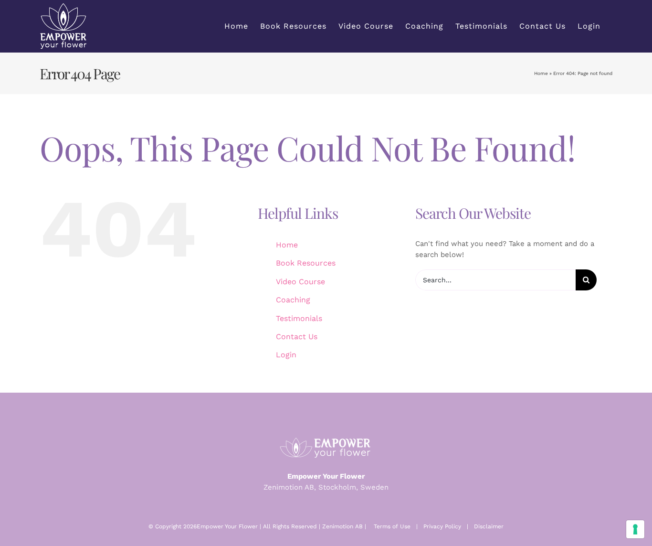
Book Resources (306, 263)
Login (286, 354)
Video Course (300, 281)
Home (541, 73)
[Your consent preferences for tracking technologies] (635, 529)
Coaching (293, 299)
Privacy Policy (442, 526)
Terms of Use (392, 526)
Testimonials (299, 318)
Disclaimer (489, 526)
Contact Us (296, 336)
